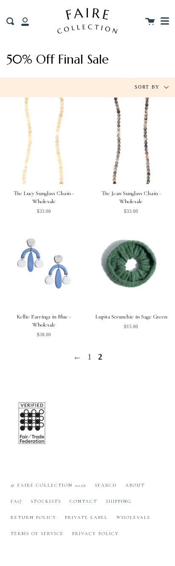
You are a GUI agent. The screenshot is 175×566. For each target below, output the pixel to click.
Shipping (119, 501)
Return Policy (33, 517)
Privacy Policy (95, 533)
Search (106, 485)
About (135, 485)
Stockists (46, 501)
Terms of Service (37, 533)
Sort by (148, 86)
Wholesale (133, 517)
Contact (83, 501)
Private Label (86, 517)
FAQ (16, 501)
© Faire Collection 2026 (48, 485)
